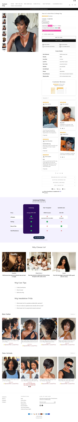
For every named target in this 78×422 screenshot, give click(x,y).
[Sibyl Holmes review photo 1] (50, 117)
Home (12, 3)
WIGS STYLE (37, 3)
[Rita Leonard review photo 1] (67, 114)
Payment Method (24, 405)
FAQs (22, 398)
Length (44, 20)
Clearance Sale (57, 3)
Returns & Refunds (59, 182)
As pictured (45, 22)
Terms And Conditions (25, 407)
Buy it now (59, 40)
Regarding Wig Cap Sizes (58, 177)
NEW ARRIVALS (28, 3)
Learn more (46, 192)
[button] (45, 16)
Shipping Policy (24, 403)
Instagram (4, 402)
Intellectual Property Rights (26, 409)
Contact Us (4, 396)
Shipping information (59, 179)
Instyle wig (4, 5)
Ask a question (59, 185)
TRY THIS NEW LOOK (39, 237)
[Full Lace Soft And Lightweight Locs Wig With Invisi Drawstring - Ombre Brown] (30, 386)
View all (73, 314)
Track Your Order (16, 5)
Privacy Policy (23, 400)
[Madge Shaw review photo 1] (67, 144)
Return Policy (23, 402)
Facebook (4, 400)
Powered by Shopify (39, 417)
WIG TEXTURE (47, 3)
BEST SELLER (19, 3)
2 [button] (57, 173)
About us (3, 398)
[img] (46, 102)
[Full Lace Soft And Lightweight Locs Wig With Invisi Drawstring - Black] (28, 386)
